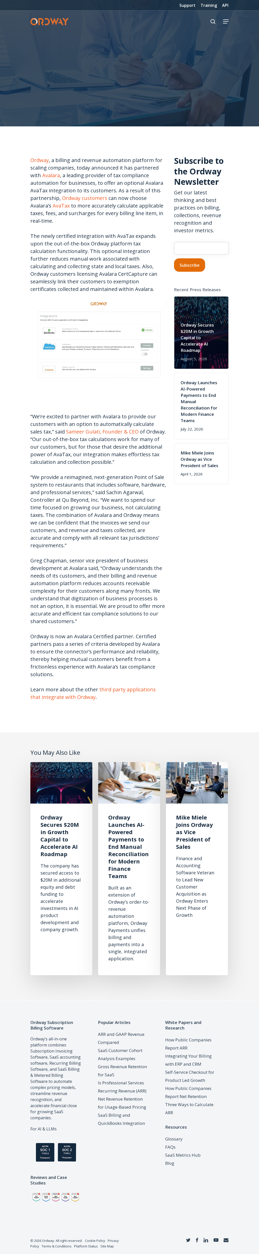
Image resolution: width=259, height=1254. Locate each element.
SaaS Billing (69, 1069)
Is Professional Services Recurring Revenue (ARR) (122, 1087)
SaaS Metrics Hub (183, 1155)
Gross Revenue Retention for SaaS (122, 1071)
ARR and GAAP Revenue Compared (121, 1038)
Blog (169, 1163)
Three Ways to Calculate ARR (189, 1108)
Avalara (51, 175)
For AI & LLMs (43, 1129)
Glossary (174, 1139)
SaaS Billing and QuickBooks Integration (121, 1119)
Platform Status (86, 1246)
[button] (226, 21)
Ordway (39, 160)
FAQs (170, 1147)
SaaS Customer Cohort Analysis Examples (120, 1054)
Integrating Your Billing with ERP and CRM (188, 1060)
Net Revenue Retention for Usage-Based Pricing (122, 1103)
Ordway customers (84, 198)
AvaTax (61, 205)
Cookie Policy (95, 1240)
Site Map (107, 1246)
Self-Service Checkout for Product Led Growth (189, 1076)
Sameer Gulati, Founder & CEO (102, 431)
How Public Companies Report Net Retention (188, 1092)
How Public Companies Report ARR (188, 1044)
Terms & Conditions (57, 1246)
